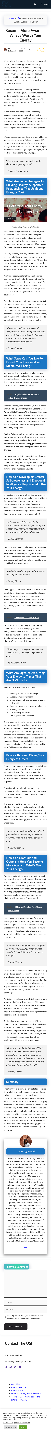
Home (11, 18)
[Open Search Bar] (35, 4)
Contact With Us (18, 1387)
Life (18, 18)
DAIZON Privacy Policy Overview (25, 1393)
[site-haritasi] (11, 1367)
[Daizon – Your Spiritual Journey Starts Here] (6, 4)
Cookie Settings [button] (10, 1427)
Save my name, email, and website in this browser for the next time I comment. (25, 1317)
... (25, 1246)
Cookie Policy (17, 1390)
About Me (15, 1384)
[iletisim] (6, 1367)
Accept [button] (23, 1427)
